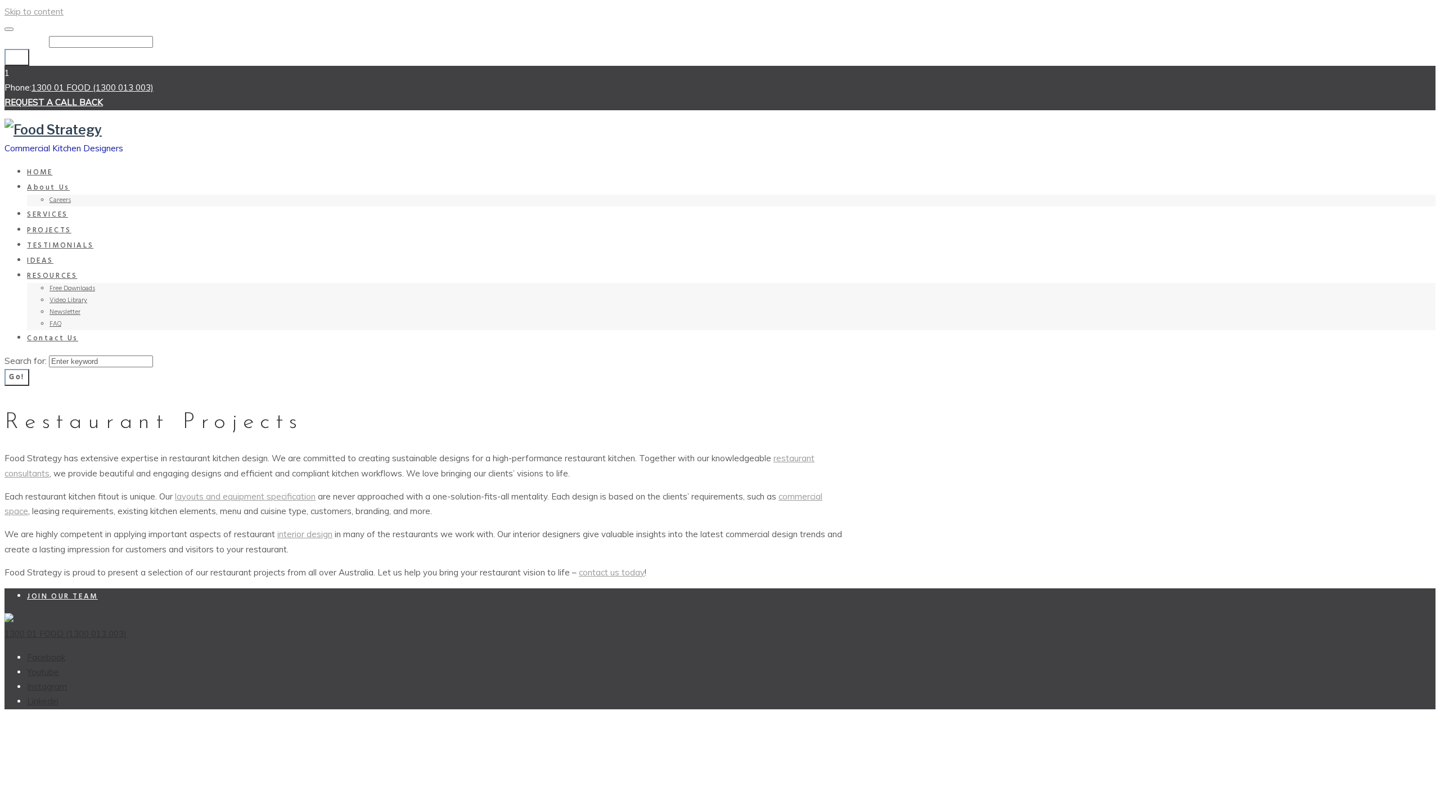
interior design (304, 534)
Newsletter (65, 312)
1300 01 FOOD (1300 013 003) (93, 87)
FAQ (56, 324)
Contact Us (52, 338)
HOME (39, 172)
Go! (17, 57)
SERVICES (47, 214)
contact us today (612, 572)
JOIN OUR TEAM (62, 596)
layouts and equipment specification (245, 496)
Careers (60, 200)
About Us (48, 188)
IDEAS (40, 261)
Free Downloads (72, 288)
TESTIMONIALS (60, 245)
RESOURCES (52, 276)
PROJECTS (49, 230)
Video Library (68, 300)
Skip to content (34, 11)
